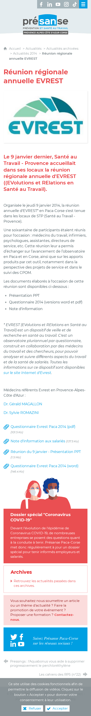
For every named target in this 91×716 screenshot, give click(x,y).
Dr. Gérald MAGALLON (23, 404)
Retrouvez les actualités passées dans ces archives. (45, 583)
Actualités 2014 (25, 53)
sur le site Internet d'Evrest (27, 373)
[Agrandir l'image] (45, 117)
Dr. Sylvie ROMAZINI (21, 413)
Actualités (34, 49)
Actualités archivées (62, 49)
